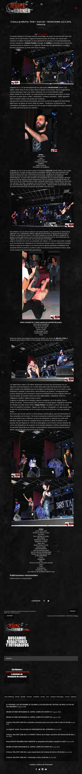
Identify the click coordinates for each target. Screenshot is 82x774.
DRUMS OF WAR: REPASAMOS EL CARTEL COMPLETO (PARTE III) (29, 747)
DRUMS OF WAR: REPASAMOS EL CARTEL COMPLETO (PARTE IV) (29, 717)
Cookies (32, 765)
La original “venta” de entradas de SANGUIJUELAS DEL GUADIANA (29, 729)
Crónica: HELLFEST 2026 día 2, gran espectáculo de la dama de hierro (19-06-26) (35, 752)
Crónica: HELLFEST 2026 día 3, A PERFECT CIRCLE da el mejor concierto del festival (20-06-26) (39, 735)
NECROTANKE (53, 87)
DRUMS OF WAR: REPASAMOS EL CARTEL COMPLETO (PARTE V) (28, 712)
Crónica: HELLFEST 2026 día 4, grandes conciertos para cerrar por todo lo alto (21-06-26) (38, 722)
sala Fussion (24, 38)
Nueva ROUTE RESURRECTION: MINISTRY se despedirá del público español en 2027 (36, 741)
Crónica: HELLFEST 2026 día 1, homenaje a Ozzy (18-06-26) (27, 757)
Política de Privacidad (44, 765)
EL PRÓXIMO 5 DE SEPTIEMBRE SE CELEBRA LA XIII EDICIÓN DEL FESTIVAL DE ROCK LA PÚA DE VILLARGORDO (40, 705)
